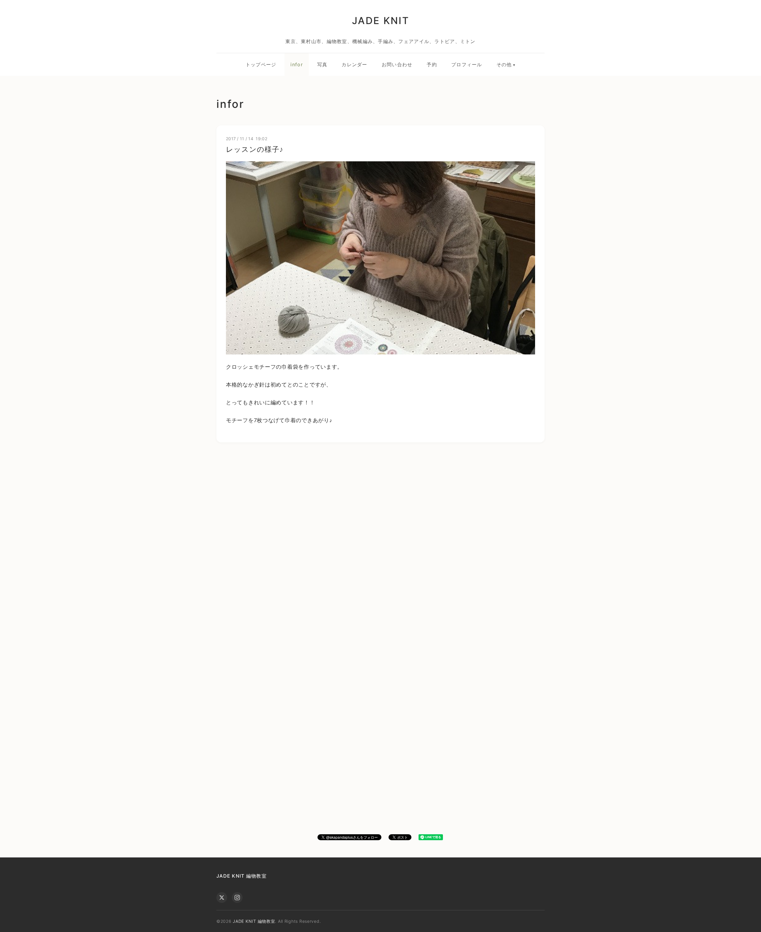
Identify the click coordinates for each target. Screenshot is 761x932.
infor (296, 64)
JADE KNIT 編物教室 (241, 876)
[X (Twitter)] (221, 897)
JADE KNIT (380, 20)
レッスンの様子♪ (254, 149)
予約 (432, 64)
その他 (504, 64)
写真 (322, 64)
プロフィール (466, 64)
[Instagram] (237, 897)
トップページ (261, 64)
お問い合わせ (397, 64)
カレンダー (354, 64)
